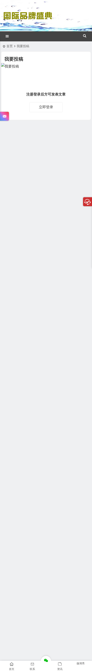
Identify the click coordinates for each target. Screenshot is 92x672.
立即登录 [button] (46, 107)
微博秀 (81, 663)
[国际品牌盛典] (27, 19)
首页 (9, 46)
